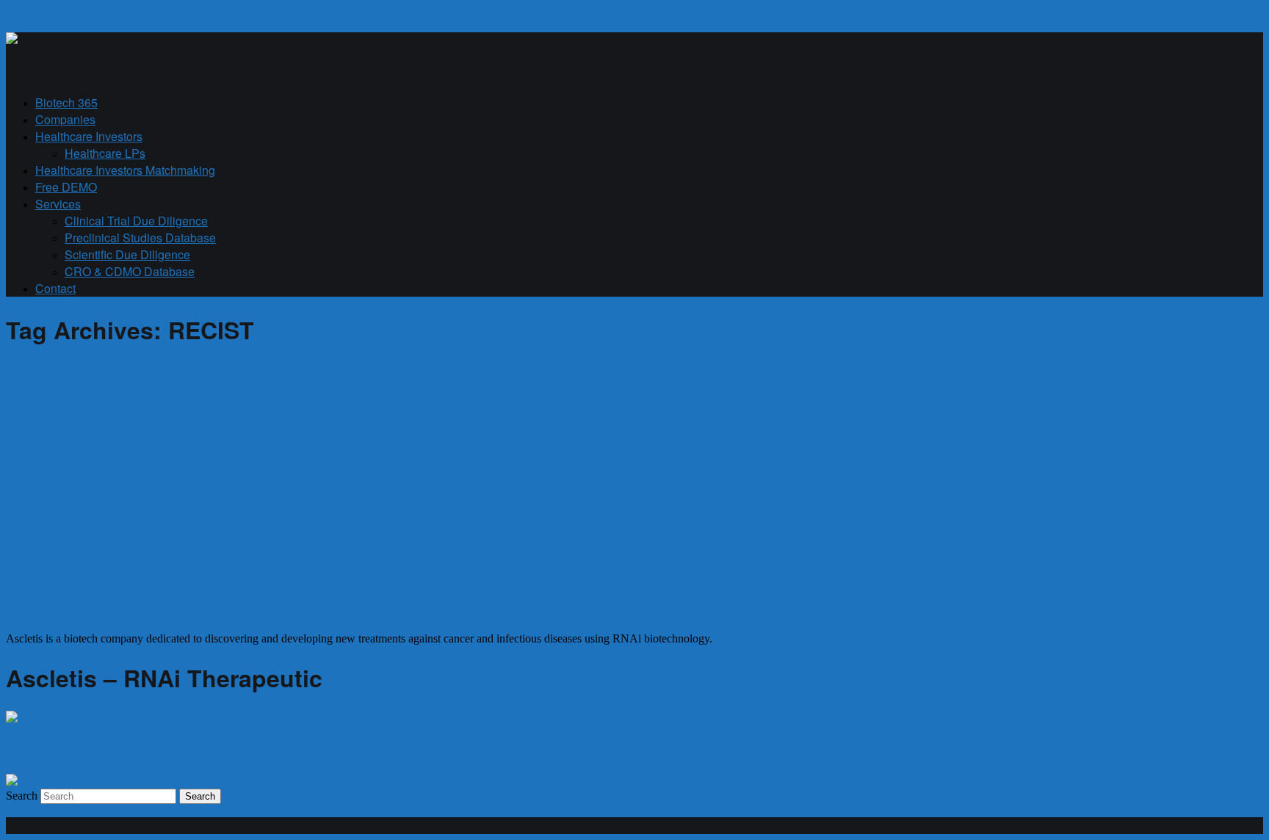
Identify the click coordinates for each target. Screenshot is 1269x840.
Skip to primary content (60, 12)
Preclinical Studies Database (140, 237)
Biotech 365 (66, 102)
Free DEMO (66, 186)
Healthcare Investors (88, 136)
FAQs (306, 810)
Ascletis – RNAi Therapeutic (164, 379)
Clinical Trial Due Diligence (136, 220)
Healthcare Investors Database (179, 810)
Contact (55, 288)
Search (21, 795)
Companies (65, 119)
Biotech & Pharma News (491, 810)
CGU (377, 810)
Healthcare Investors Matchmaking (125, 170)
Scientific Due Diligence (127, 254)
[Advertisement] (129, 515)
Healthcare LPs (105, 153)
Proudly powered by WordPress (88, 825)
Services (58, 203)
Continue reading (53, 742)
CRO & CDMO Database (130, 271)
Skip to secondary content (66, 25)
